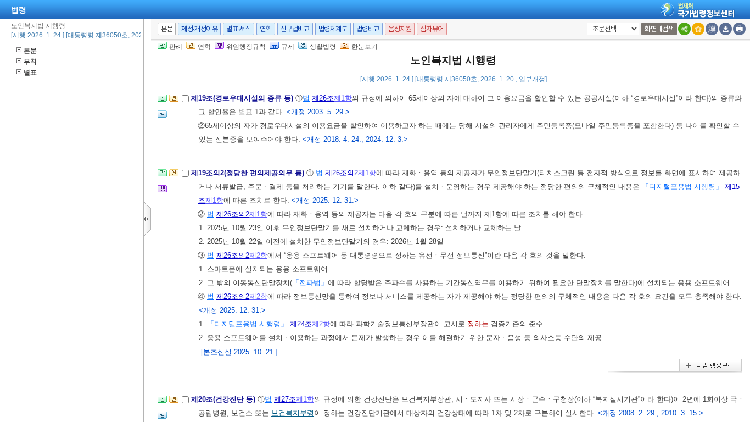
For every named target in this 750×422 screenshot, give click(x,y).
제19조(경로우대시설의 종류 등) (243, 98)
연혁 (265, 29)
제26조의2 (341, 173)
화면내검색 (659, 29)
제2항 (258, 255)
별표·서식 (238, 29)
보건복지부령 (292, 413)
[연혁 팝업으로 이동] (173, 101)
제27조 (285, 399)
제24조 (301, 324)
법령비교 (367, 29)
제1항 (343, 98)
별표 (30, 72)
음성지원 (399, 29)
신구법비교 (295, 29)
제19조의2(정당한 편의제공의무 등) (248, 173)
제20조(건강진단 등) (224, 399)
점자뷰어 (431, 29)
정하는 (478, 324)
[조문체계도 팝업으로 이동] (162, 101)
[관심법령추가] (698, 29)
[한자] (712, 29)
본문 (30, 50)
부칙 (30, 61)
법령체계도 (333, 29)
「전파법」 (310, 283)
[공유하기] (684, 29)
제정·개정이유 (199, 29)
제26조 (323, 98)
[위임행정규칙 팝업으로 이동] (162, 192)
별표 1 (248, 112)
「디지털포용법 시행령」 (682, 186)
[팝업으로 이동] (162, 117)
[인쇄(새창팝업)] (739, 29)
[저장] (725, 29)
